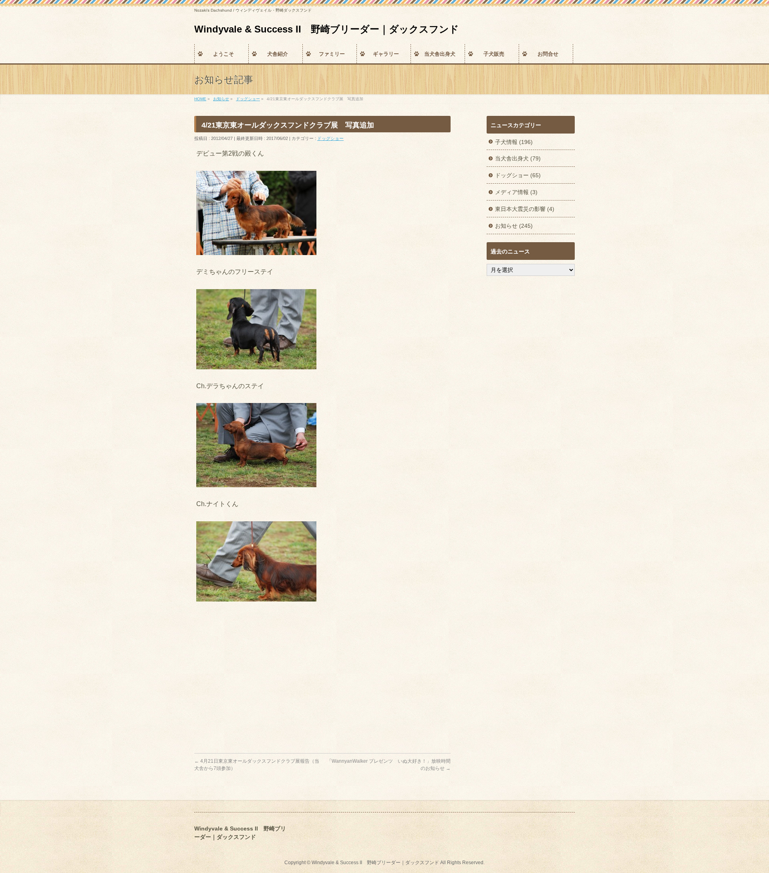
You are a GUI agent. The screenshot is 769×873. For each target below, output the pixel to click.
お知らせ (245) (514, 226)
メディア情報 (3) (516, 192)
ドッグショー (330, 138)
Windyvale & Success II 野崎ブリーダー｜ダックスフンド (326, 29)
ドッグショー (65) (518, 175)
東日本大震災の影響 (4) (524, 209)
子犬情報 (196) (514, 142)
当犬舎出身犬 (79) (518, 158)
